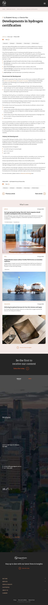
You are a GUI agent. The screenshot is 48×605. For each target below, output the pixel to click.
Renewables (19, 43)
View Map (17, 537)
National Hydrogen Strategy (10, 81)
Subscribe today (19, 368)
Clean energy (26, 43)
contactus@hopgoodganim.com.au (12, 466)
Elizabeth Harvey (11, 18)
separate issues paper (23, 81)
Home (3, 9)
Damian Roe (24, 18)
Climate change (35, 43)
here (44, 129)
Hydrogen (12, 43)
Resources (5, 43)
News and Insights (11, 9)
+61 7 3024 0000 (8, 468)
